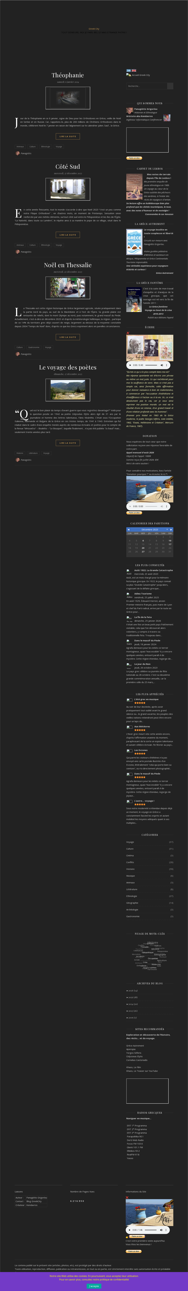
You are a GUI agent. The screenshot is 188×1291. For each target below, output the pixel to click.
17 (170, 544)
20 (143, 547)
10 (170, 540)
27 (143, 551)
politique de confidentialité (114, 1279)
